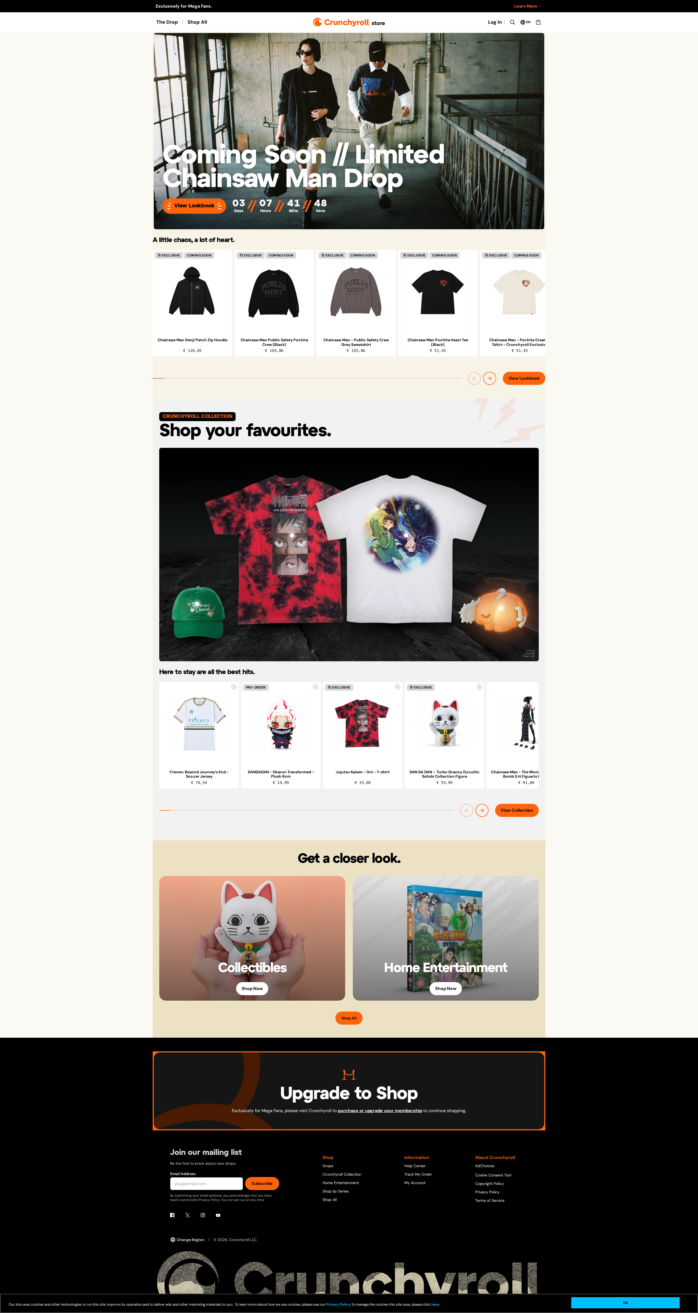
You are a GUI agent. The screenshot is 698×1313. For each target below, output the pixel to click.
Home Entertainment (341, 1182)
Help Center (415, 1165)
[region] (349, 303)
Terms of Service (489, 1200)
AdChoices (484, 1165)
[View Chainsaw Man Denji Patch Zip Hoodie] (192, 292)
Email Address (182, 1174)
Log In (495, 22)
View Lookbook (194, 206)
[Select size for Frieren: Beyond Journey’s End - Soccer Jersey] (234, 687)
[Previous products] (474, 378)
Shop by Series (336, 1191)
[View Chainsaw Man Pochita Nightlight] (501, 608)
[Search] (512, 22)
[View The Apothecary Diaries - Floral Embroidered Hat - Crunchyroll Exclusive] (197, 604)
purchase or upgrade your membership (380, 1110)
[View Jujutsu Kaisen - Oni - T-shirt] (292, 535)
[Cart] (538, 22)
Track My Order (418, 1174)
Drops (328, 1165)
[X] (187, 1215)
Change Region (190, 1239)
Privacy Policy (487, 1192)
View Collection (517, 810)
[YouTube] (218, 1215)
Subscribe (262, 1183)
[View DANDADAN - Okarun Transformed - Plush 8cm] (280, 724)
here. (435, 1304)
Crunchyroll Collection (342, 1174)
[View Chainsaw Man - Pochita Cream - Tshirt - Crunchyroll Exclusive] (519, 292)
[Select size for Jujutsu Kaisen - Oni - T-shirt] (397, 687)
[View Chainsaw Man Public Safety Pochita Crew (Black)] (274, 292)
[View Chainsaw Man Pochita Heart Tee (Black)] (438, 292)
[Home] (349, 22)
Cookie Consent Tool (493, 1175)
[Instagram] (202, 1215)
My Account (415, 1182)
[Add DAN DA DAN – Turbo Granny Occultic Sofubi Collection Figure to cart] (479, 687)
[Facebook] (172, 1215)
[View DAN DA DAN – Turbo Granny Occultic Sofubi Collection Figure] (444, 724)
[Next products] (489, 378)
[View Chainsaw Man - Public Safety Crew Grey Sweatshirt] (356, 292)
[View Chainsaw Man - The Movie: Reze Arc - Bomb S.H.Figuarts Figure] (526, 724)
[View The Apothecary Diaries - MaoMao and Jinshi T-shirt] (406, 535)
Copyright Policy (489, 1183)
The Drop (167, 22)
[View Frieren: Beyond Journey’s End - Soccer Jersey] (199, 724)
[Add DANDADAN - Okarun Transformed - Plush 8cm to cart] (315, 687)
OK (625, 1302)
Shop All (197, 22)
